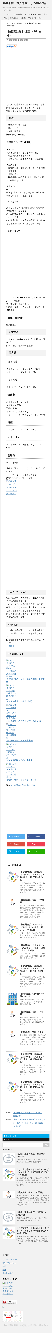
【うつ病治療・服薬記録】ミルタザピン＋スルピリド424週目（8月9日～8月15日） (32, 1230)
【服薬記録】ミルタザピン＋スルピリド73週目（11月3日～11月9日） (32, 948)
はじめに (7, 14)
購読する (9, 1140)
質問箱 (23, 18)
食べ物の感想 (8, 1273)
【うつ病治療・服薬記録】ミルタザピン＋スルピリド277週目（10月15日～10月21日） (29, 1122)
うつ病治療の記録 (19, 14)
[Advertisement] (26, 76)
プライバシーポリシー (36, 18)
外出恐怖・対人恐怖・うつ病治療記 (25, 3)
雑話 (5, 18)
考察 (45, 14)
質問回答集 (14, 18)
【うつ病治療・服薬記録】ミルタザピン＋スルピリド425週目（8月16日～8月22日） (32, 1172)
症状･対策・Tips (35, 14)
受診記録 (31, 785)
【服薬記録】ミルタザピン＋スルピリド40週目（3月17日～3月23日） (32, 927)
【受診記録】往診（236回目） (30, 1192)
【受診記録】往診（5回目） (33, 1032)
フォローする (10, 1136)
